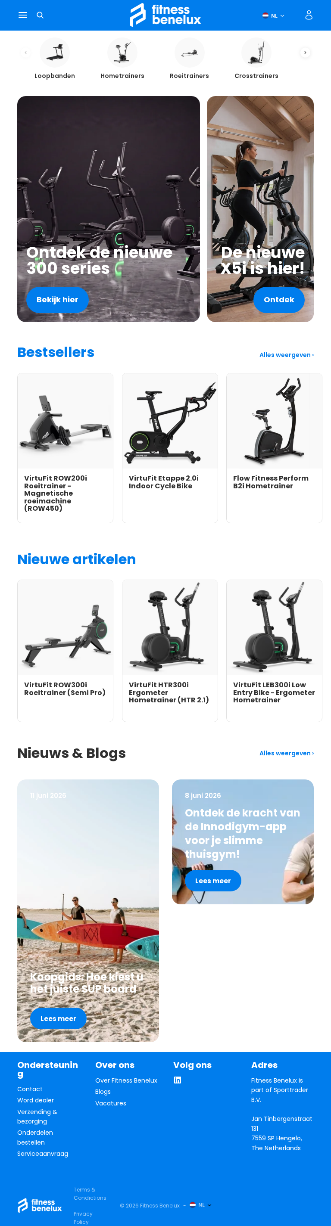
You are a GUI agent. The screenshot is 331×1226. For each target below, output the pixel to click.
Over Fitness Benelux (126, 1080)
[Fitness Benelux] (39, 1206)
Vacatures (110, 1103)
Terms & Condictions (90, 1193)
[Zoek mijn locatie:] (294, 14)
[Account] (309, 15)
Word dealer (35, 1100)
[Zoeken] (40, 15)
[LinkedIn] (177, 1082)
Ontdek (279, 299)
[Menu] (22, 15)
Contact (30, 1089)
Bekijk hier (57, 299)
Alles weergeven (285, 355)
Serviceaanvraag (42, 1153)
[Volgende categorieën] (305, 53)
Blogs (103, 1091)
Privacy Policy (83, 1218)
